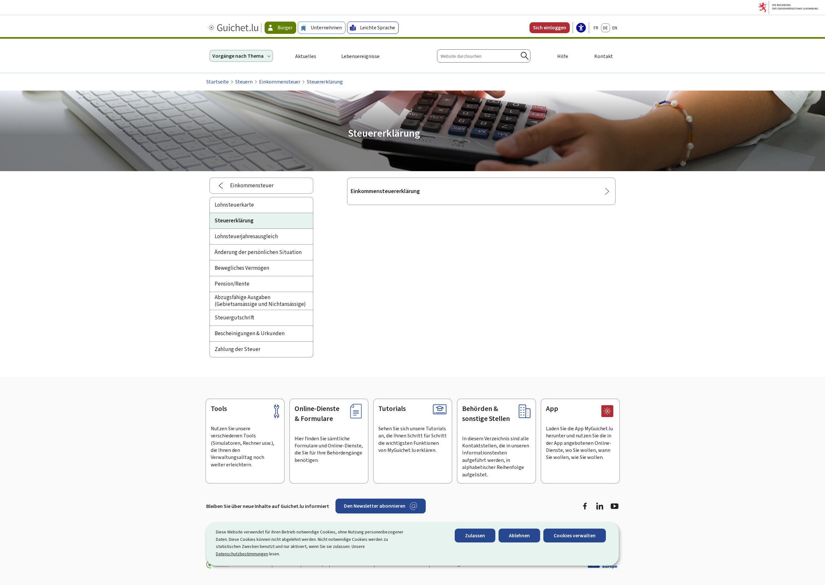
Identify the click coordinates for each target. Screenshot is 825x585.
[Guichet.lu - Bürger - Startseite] (233, 28)
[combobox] (483, 56)
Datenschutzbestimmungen (242, 554)
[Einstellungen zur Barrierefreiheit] (581, 28)
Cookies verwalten (575, 535)
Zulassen (475, 535)
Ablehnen (519, 535)
